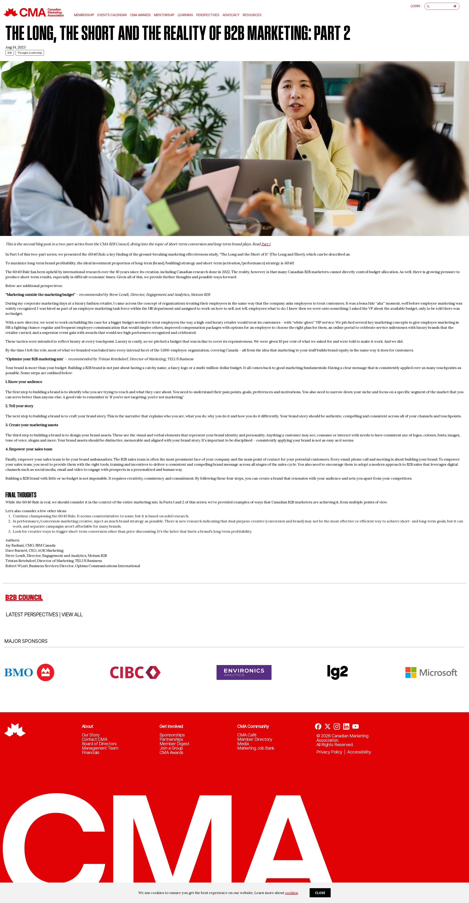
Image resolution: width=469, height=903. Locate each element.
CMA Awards (171, 752)
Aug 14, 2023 (15, 47)
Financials (90, 752)
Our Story (90, 735)
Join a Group (171, 748)
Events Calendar (112, 15)
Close (320, 893)
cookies (291, 892)
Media (243, 744)
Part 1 (265, 244)
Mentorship (164, 15)
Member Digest (174, 744)
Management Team (100, 748)
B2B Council (24, 597)
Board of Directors (99, 744)
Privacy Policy (329, 752)
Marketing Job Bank (255, 748)
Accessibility (359, 752)
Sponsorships (172, 735)
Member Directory (254, 739)
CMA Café (246, 735)
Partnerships (171, 739)
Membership (84, 15)
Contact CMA (94, 739)
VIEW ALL (72, 614)
